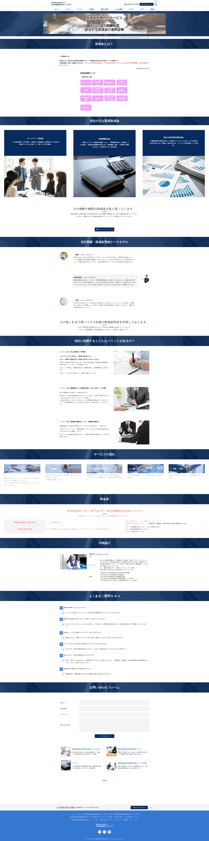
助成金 (105, 780)
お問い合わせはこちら (146, 4)
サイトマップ (133, 819)
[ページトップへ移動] (150, 807)
